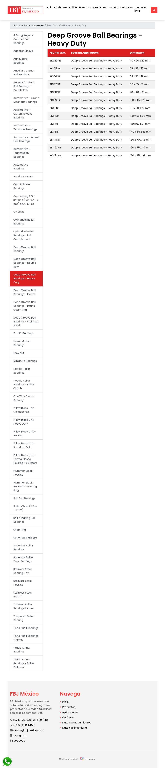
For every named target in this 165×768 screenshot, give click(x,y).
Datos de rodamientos (32, 25)
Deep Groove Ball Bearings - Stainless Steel (25, 321)
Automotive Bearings (20, 166)
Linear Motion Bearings (21, 343)
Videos (114, 7)
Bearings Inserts (23, 176)
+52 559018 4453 (23, 725)
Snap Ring (19, 530)
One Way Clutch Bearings (23, 398)
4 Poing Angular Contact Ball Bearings (23, 39)
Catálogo (68, 717)
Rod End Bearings (24, 498)
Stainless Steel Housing (22, 583)
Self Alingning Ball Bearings (24, 520)
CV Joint (18, 212)
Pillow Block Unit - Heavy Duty (24, 422)
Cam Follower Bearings (22, 186)
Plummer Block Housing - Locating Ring (25, 486)
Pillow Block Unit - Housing (24, 433)
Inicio (49, 7)
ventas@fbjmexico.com (28, 730)
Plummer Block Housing (23, 473)
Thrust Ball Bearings (25, 628)
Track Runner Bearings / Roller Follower (23, 663)
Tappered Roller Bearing (23, 618)
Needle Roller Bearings (21, 371)
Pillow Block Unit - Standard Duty (24, 445)
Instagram (19, 735)
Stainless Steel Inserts (22, 594)
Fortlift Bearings (23, 333)
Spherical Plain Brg (25, 537)
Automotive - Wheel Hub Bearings (26, 139)
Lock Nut (18, 353)
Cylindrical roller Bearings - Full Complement (23, 235)
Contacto (126, 7)
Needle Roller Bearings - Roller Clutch (23, 384)
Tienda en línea (140, 9)
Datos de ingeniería (74, 728)
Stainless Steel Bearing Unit (22, 571)
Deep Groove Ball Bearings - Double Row (24, 263)
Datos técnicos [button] (97, 7)
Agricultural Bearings (20, 61)
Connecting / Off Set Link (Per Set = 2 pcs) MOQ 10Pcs (26, 200)
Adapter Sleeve (23, 51)
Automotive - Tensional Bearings (25, 127)
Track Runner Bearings (21, 649)
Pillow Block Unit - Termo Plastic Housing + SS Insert (25, 459)
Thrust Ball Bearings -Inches (25, 638)
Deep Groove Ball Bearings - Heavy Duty (24, 278)
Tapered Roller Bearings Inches (23, 606)
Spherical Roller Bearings (23, 547)
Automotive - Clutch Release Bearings (22, 113)
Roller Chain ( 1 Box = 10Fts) (25, 508)
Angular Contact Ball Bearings (23, 72)
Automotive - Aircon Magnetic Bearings (26, 100)
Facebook (18, 741)
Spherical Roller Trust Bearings (23, 559)
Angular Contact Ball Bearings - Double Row (23, 86)
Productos (60, 7)
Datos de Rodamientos (76, 722)
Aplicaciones (77, 7)
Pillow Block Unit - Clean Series (24, 410)
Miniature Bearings (25, 361)
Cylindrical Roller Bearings (23, 221)
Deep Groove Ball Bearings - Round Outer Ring (24, 306)
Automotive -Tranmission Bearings (21, 153)
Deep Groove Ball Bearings (24, 249)
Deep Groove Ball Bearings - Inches (24, 292)
